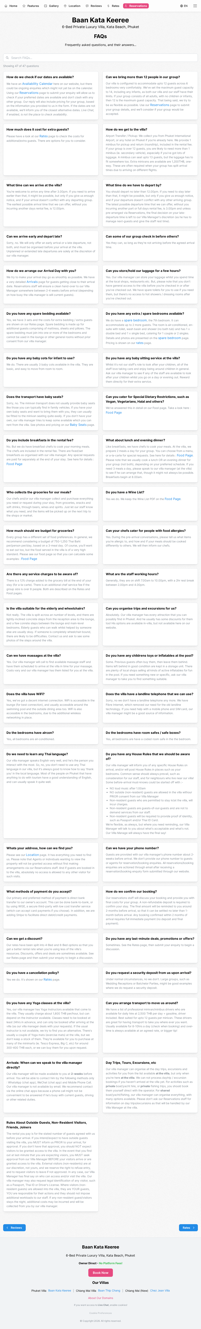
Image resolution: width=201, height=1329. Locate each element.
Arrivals (32, 282)
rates (139, 343)
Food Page (114, 412)
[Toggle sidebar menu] (195, 6)
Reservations (28, 93)
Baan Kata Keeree (59, 1290)
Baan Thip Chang (109, 1290)
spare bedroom (135, 320)
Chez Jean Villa (160, 1290)
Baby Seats (78, 425)
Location (32, 855)
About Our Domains (100, 1298)
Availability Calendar (37, 84)
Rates (43, 136)
